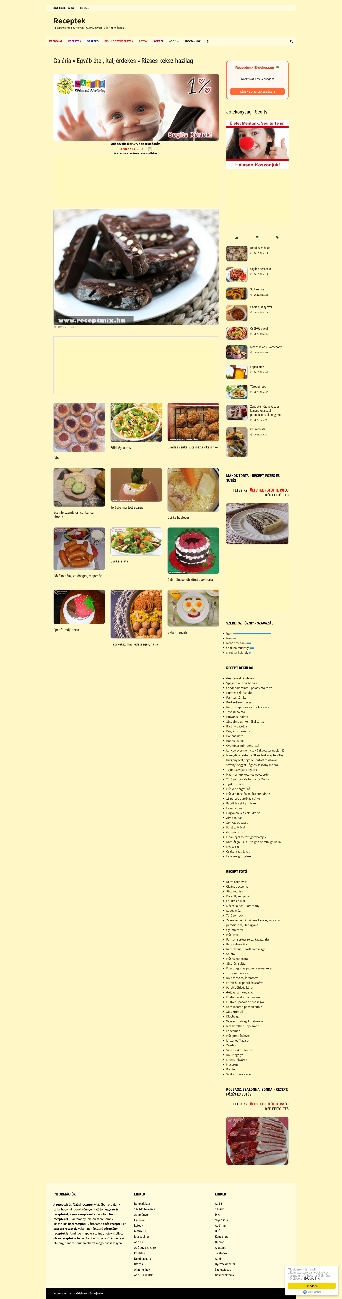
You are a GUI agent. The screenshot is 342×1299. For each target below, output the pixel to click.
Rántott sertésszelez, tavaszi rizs (248, 939)
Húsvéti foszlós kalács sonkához (248, 794)
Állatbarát (221, 1247)
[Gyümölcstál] (237, 430)
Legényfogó (234, 808)
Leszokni (139, 1220)
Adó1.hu (220, 1225)
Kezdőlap (56, 41)
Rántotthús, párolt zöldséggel (246, 949)
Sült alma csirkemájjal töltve (245, 721)
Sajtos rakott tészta (239, 1050)
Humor (219, 1242)
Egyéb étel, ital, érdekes (106, 60)
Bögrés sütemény (238, 731)
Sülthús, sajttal (236, 963)
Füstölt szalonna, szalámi (243, 997)
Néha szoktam (236, 643)
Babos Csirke (235, 741)
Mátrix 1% (140, 1231)
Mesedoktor (141, 1236)
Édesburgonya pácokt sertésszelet (249, 968)
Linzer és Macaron (238, 1040)
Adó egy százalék (145, 1247)
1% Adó (219, 1209)
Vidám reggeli (177, 632)
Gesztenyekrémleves (240, 678)
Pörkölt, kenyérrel (261, 307)
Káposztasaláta (236, 944)
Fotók (143, 41)
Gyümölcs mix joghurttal (242, 745)
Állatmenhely (142, 1269)
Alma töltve (234, 818)
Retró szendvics (260, 248)
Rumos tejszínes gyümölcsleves (247, 707)
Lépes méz (257, 367)
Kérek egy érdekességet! (257, 91)
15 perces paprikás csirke (243, 798)
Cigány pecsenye (260, 269)
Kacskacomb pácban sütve (244, 1007)
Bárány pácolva (236, 726)
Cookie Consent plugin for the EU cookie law (312, 1292)
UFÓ (217, 1231)
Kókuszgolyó (234, 1055)
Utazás (138, 1264)
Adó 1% (174, 41)
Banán (230, 1069)
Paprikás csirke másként (242, 803)
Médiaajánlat (95, 1293)
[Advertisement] (136, 181)
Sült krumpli (234, 1011)
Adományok (193, 41)
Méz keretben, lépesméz (242, 1026)
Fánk (56, 458)
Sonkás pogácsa (237, 822)
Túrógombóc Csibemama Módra (247, 779)
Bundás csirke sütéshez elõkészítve (192, 447)
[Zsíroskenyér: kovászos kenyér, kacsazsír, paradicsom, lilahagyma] (237, 407)
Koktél (158, 41)
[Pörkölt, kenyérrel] (237, 307)
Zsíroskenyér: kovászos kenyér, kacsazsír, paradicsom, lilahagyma (265, 411)
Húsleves (232, 935)
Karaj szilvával (235, 827)
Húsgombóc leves (238, 1036)
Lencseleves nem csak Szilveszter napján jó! (255, 750)
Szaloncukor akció (238, 1074)
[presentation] (236, 237)
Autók (218, 1259)
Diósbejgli (232, 1016)
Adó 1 (218, 1203)
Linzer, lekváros (236, 1060)
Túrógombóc (258, 386)
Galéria (62, 60)
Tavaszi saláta (235, 712)
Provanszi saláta (237, 717)
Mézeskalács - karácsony (266, 347)
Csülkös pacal (259, 328)
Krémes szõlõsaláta (239, 693)
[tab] (236, 237)
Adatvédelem (78, 1293)
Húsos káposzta (237, 959)
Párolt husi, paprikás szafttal (245, 983)
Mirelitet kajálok (237, 652)
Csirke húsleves (178, 517)
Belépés (84, 7)
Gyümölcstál (258, 429)
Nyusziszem (234, 847)
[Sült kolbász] (237, 290)
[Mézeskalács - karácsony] (237, 347)
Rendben (312, 1285)
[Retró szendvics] (237, 248)
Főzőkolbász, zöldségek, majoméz (77, 576)
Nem (229, 638)
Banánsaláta (234, 736)
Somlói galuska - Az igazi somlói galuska (253, 842)
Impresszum (60, 1293)
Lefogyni (139, 1225)
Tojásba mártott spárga (127, 507)
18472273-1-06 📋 (136, 148)
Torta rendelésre (237, 973)
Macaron (232, 1064)
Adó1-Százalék (143, 1275)
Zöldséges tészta (122, 448)
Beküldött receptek (118, 41)
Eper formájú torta (66, 630)
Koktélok (139, 1253)
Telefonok (221, 1253)
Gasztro (93, 41)
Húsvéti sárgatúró (238, 789)
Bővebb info (312, 1278)
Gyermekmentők (225, 1264)
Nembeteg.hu (142, 1259)
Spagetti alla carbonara (242, 683)
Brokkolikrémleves (239, 702)
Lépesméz (233, 1031)
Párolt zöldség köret (239, 987)
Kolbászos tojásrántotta (242, 978)
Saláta (230, 954)
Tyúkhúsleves (235, 784)
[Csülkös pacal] (237, 329)
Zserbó (231, 1045)
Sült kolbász (258, 289)
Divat (218, 1215)
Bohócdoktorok (224, 1275)
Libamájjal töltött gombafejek (246, 837)
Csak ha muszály (237, 648)
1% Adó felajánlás (145, 1209)
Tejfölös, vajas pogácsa (241, 770)
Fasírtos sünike (236, 697)
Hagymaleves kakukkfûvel (243, 813)
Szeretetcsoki (223, 1269)
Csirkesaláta (119, 561)
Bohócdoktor (142, 1203)
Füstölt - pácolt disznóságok (245, 1002)
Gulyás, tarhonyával (239, 992)
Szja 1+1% (221, 1220)
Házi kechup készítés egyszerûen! (248, 774)
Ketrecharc (221, 1236)
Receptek (69, 20)
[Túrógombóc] (237, 387)
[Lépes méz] (237, 367)
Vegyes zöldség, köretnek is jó (246, 1021)
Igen (229, 633)
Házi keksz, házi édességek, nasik (134, 644)
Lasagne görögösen (239, 856)
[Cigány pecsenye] (237, 269)
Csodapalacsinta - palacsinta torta (249, 688)
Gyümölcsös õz (236, 832)
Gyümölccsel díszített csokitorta (190, 579)
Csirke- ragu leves (238, 851)
